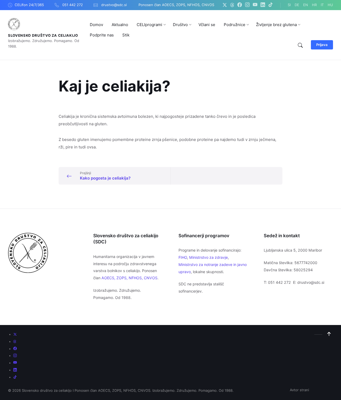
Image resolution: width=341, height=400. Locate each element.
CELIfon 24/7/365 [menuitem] (29, 5)
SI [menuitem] (289, 5)
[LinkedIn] (263, 5)
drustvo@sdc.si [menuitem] (114, 5)
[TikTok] (270, 5)
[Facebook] (239, 5)
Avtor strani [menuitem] (299, 390)
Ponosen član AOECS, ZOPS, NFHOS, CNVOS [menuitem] (176, 5)
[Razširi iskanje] (300, 45)
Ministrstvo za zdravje (208, 257)
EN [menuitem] (305, 5)
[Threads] (232, 5)
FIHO (182, 257)
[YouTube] (255, 5)
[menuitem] (96, 24)
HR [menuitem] (314, 5)
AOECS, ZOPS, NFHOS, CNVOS (129, 278)
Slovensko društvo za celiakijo (43, 35)
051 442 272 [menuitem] (72, 5)
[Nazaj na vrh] (329, 334)
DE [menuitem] (297, 5)
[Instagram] (247, 5)
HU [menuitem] (330, 5)
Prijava (322, 45)
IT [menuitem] (322, 5)
